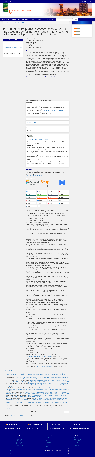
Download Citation (46, 113)
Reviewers (48, 441)
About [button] (33, 19)
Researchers (49, 443)
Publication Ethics (49, 19)
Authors (49, 438)
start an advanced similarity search (18, 415)
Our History (20, 438)
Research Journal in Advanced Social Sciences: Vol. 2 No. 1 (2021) (35, 379)
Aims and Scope (6, 19)
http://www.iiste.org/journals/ (44, 366)
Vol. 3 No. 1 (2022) (19, 22)
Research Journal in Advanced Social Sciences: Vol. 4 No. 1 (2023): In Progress (50, 393)
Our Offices (19, 439)
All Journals (77, 445)
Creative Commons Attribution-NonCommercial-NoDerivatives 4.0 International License (47, 138)
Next (66, 412)
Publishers (48, 446)
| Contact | (11, 1)
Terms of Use (19, 443)
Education (77, 446)
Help (20, 446)
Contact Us (19, 441)
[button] (31, 191)
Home (5, 22)
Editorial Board (16, 19)
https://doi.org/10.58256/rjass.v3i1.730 (52, 110)
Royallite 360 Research (77, 438)
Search (75, 19)
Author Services (77, 439)
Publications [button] (25, 19)
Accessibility (20, 445)
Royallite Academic (77, 443)
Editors (48, 439)
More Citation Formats (33, 113)
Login (90, 1)
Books (77, 442)
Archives (11, 22)
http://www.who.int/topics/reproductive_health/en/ (38, 356)
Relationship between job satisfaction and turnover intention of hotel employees (26, 407)
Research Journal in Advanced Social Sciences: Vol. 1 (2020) (54, 382)
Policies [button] (40, 19)
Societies (48, 445)
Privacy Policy (19, 442)
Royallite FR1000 (78, 441)
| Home (5, 1)
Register (84, 1)
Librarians (48, 442)
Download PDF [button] (13, 40)
